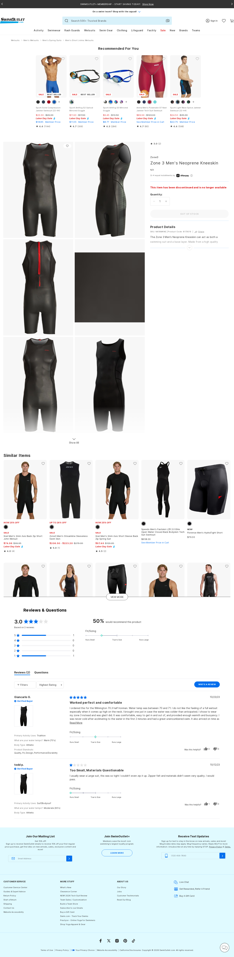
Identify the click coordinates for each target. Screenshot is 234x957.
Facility (151, 30)
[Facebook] (100, 941)
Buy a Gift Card (67, 912)
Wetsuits (89, 30)
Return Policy (9, 895)
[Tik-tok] (133, 941)
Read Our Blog (124, 900)
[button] (155, 143)
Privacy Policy (215, 847)
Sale (163, 30)
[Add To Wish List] (67, 146)
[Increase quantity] (166, 201)
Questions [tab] (41, 673)
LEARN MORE (117, 853)
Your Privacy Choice (85, 950)
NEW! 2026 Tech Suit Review (73, 895)
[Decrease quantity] (154, 201)
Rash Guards (72, 30)
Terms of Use (47, 950)
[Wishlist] (224, 21)
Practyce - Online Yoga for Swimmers (77, 920)
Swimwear (54, 30)
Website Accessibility (13, 912)
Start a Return (9, 900)
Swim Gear (106, 30)
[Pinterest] (125, 941)
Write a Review (209, 685)
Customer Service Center (15, 887)
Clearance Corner (68, 891)
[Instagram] (117, 941)
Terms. (228, 847)
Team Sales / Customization (73, 900)
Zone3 (154, 157)
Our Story (121, 887)
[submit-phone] (222, 856)
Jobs (119, 891)
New (172, 30)
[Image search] (168, 21)
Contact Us (8, 908)
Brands (183, 30)
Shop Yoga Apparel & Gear (72, 924)
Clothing (122, 30)
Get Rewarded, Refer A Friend (194, 889)
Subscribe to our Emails (71, 908)
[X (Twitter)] (109, 941)
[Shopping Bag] (232, 21)
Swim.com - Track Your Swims (74, 916)
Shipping (7, 904)
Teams (196, 30)
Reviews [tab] (22, 673)
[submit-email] (69, 858)
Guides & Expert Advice (14, 891)
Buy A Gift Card (186, 896)
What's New (65, 887)
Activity (38, 30)
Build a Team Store (69, 904)
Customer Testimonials (128, 895)
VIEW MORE (117, 596)
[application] (225, 948)
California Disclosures (130, 950)
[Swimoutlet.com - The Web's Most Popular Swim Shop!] (12, 20)
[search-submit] (66, 21)
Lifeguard (137, 30)
